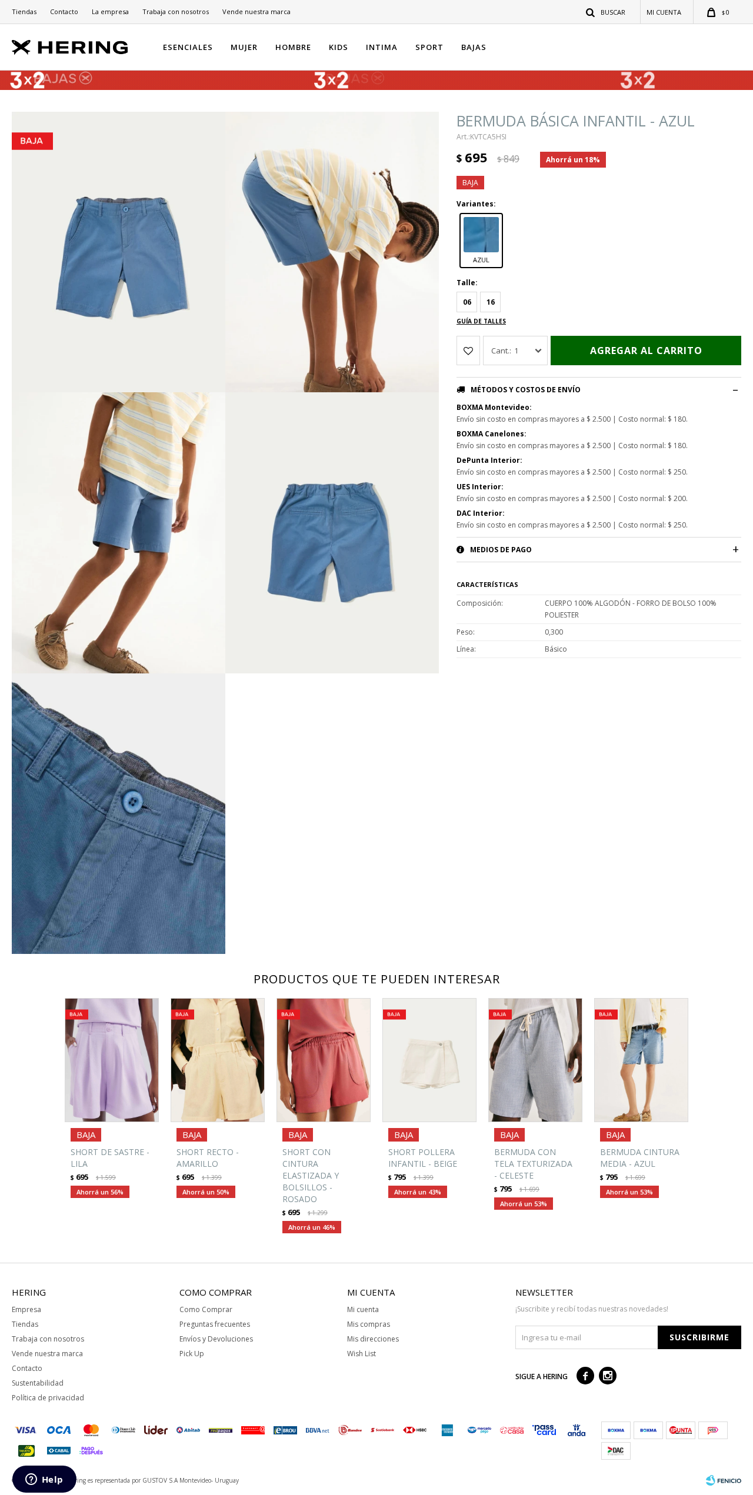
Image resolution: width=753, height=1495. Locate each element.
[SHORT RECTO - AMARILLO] (218, 1060)
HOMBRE (293, 47)
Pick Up (191, 1354)
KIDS (338, 47)
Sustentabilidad (38, 1383)
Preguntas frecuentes (214, 1324)
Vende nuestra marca (256, 11)
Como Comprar (205, 1309)
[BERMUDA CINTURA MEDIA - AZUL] (641, 1060)
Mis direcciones (373, 1339)
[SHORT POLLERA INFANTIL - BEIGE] (429, 1060)
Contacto (64, 11)
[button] (606, 12)
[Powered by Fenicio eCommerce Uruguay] (723, 1480)
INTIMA (382, 47)
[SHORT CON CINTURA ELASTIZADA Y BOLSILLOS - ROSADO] (323, 1060)
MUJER (244, 47)
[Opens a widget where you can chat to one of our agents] (44, 1480)
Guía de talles (481, 321)
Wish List (361, 1354)
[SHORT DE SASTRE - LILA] (112, 1060)
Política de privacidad (48, 1398)
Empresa (26, 1309)
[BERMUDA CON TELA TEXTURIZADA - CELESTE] (535, 1060)
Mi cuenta (363, 1309)
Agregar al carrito (646, 350)
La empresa (110, 11)
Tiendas (24, 11)
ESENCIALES (188, 47)
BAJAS (474, 47)
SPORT (429, 47)
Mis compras (368, 1324)
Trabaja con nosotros (175, 11)
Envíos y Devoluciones (216, 1339)
